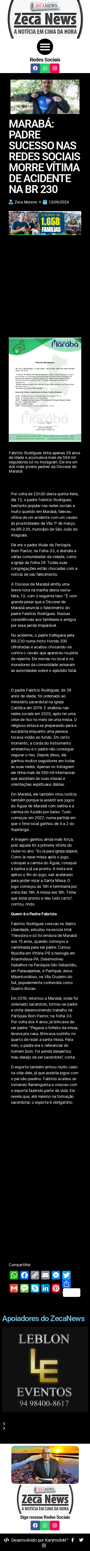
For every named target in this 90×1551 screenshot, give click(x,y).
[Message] (24, 1288)
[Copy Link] (35, 1275)
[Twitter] (66, 1275)
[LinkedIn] (45, 1288)
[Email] (45, 1275)
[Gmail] (14, 1288)
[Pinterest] (56, 1288)
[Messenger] (56, 1275)
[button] (45, 47)
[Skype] (35, 1288)
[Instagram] (54, 68)
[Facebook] (35, 68)
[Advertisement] (45, 284)
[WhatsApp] (14, 1275)
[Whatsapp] (45, 68)
